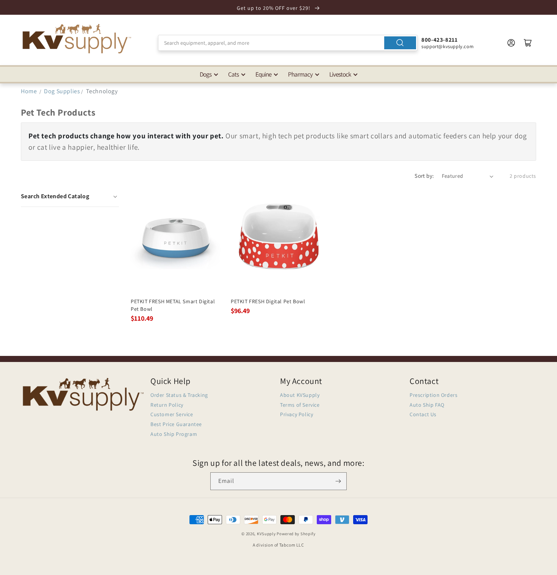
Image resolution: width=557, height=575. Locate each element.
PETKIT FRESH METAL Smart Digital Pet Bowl (173, 305)
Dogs (205, 74)
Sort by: (424, 175)
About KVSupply (299, 395)
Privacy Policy (296, 414)
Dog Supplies (62, 91)
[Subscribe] (338, 481)
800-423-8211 (439, 39)
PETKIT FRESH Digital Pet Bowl (268, 301)
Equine (263, 74)
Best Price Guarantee (176, 424)
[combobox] (288, 43)
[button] (70, 196)
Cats (233, 74)
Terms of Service (300, 404)
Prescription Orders (433, 395)
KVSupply (266, 533)
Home (29, 91)
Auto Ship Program (173, 434)
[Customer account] (511, 42)
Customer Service (171, 414)
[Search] (400, 42)
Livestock (340, 74)
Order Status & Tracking (179, 395)
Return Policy (166, 404)
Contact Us (423, 414)
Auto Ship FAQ (427, 404)
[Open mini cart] (527, 42)
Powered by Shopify (296, 533)
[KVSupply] (78, 38)
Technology (102, 91)
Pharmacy (300, 74)
